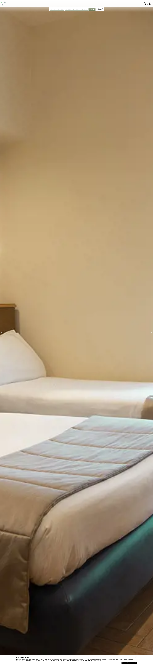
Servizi (53, 4)
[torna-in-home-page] (3, 3)
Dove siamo (83, 4)
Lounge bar (76, 4)
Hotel (48, 4)
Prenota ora (102, 4)
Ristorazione (66, 4)
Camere (59, 4)
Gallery (91, 4)
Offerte (96, 4)
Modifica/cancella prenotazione (99, 9)
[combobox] (69, 9)
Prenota (91, 9)
